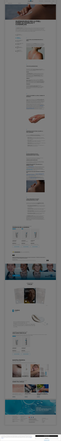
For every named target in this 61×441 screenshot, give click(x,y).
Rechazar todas (46, 438)
